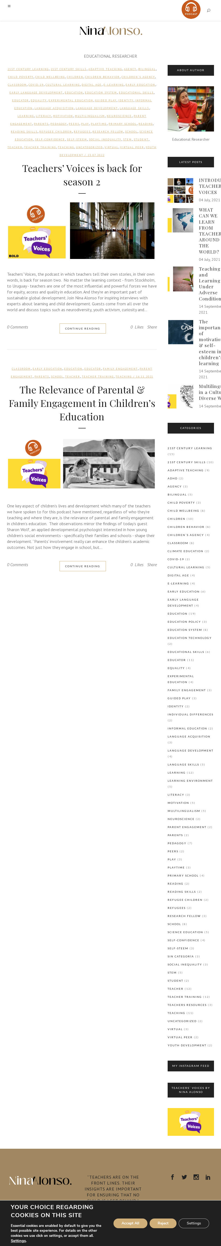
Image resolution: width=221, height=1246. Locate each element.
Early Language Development (36, 92)
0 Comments (17, 327)
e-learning (113, 84)
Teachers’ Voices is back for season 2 (82, 174)
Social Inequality (105, 139)
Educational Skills (136, 92)
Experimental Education (71, 100)
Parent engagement (187, 827)
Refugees (82, 131)
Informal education (187, 728)
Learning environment (190, 780)
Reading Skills (24, 131)
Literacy (43, 116)
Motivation (63, 116)
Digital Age (92, 84)
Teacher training (40, 147)
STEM (127, 139)
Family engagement (120, 369)
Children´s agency (138, 77)
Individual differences (190, 714)
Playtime (99, 124)
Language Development (97, 108)
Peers (74, 124)
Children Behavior (102, 77)
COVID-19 (36, 84)
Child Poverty (20, 77)
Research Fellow (107, 131)
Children (75, 77)
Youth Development (187, 1045)
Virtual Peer (132, 147)
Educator (20, 100)
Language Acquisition (54, 108)
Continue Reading (82, 328)
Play (85, 124)
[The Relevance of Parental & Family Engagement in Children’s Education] (82, 464)
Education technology (190, 637)
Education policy (184, 621)
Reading (146, 124)
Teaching (66, 147)
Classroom (17, 84)
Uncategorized (89, 147)
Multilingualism (90, 116)
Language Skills (134, 108)
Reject (163, 1223)
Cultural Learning (63, 84)
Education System (101, 92)
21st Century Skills (69, 69)
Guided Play (105, 100)
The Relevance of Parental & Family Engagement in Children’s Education (82, 403)
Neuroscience (119, 116)
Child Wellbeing (50, 77)
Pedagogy (58, 124)
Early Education (140, 84)
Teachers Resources (187, 1004)
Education (74, 92)
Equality (39, 100)
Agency (130, 69)
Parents (41, 124)
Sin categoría (181, 956)
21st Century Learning (28, 69)
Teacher (15, 147)
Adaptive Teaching (105, 69)
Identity (125, 100)
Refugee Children (55, 131)
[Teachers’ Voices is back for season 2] (82, 230)
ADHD (173, 478)
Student (141, 139)
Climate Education (185, 551)
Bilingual (147, 69)
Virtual (111, 147)
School (131, 131)
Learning (26, 116)
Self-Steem (77, 139)
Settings (18, 1240)
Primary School (123, 124)
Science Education (185, 932)
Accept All (130, 1223)
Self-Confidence (50, 139)
